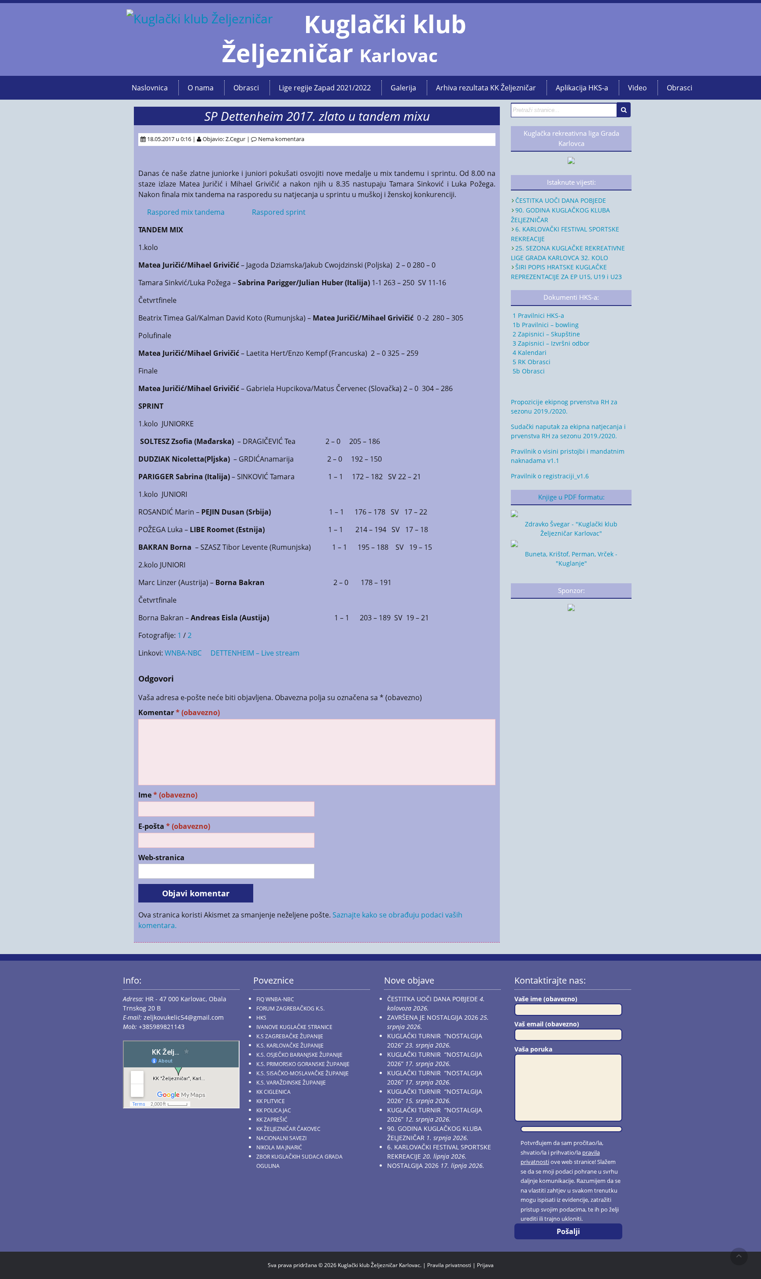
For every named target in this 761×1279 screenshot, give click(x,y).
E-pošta (174, 826)
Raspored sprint (279, 212)
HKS (261, 1018)
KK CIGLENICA (273, 1092)
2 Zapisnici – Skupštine (545, 334)
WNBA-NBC (183, 653)
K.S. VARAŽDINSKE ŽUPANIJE (291, 1082)
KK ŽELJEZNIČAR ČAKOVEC (288, 1129)
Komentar (179, 712)
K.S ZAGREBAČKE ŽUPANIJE (289, 1036)
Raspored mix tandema (186, 212)
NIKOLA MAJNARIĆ (279, 1147)
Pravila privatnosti (449, 1265)
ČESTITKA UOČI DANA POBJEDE (560, 200)
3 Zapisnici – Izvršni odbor (550, 343)
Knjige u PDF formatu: (571, 497)
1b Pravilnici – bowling (545, 325)
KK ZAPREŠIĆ (272, 1119)
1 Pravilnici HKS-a (537, 315)
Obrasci (246, 88)
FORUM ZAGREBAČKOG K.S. (290, 1008)
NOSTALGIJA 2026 (413, 1165)
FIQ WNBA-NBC (275, 999)
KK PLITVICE (270, 1101)
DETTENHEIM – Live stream (255, 653)
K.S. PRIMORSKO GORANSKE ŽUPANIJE (303, 1064)
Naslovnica (150, 88)
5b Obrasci (528, 371)
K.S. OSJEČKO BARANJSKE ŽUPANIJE (299, 1055)
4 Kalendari (529, 352)
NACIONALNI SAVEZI (281, 1138)
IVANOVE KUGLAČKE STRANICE (294, 1027)
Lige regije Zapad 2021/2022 (325, 88)
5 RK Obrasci (530, 362)
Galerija (403, 88)
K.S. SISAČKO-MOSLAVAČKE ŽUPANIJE (302, 1073)
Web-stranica (161, 857)
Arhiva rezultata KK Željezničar (486, 88)
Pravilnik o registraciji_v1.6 (550, 476)
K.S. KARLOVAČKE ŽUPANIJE (290, 1045)
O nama (201, 88)
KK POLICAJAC (273, 1110)
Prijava (485, 1265)
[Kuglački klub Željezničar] (199, 18)
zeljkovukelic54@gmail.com (184, 1017)
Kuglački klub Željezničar (344, 38)
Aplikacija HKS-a (582, 88)
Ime (167, 795)
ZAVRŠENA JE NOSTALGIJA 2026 (432, 1017)
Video (637, 88)
